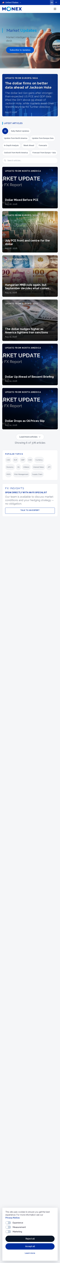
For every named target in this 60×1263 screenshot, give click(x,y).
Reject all (30, 1239)
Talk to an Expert (29, 510)
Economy (10, 467)
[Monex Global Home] (12, 9)
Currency (39, 460)
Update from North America (15, 138)
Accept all (30, 1246)
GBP (22, 460)
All (5, 131)
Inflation (26, 467)
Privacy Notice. (12, 1218)
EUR (15, 460)
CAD (30, 460)
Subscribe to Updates (20, 50)
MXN (8, 474)
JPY (49, 467)
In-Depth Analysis (11, 145)
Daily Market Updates (20, 131)
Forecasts (43, 145)
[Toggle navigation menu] (55, 9)
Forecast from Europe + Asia (44, 153)
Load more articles (28, 437)
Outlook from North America (16, 153)
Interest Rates (38, 467)
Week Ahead (28, 145)
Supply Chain (37, 474)
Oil (18, 467)
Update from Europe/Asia (42, 138)
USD (8, 460)
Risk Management (21, 474)
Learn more (30, 1253)
